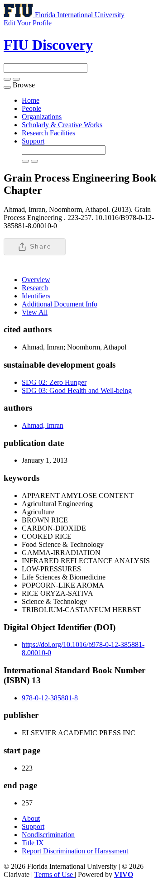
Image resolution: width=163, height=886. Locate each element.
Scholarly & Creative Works (62, 125)
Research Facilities (48, 133)
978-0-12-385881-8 (50, 698)
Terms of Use (54, 874)
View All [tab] (35, 312)
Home (30, 100)
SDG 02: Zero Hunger (54, 382)
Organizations (42, 116)
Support (33, 141)
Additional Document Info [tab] (59, 304)
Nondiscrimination (48, 834)
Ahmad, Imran (42, 425)
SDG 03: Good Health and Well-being (77, 390)
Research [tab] (35, 288)
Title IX (33, 843)
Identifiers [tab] (36, 296)
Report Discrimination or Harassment (75, 851)
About (31, 818)
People (31, 108)
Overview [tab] (36, 279)
